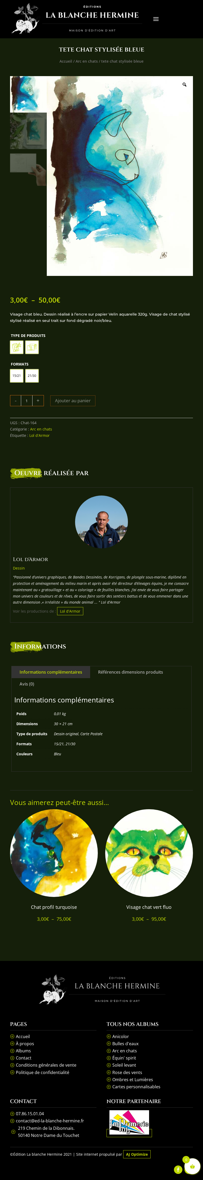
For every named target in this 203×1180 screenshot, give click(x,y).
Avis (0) (27, 684)
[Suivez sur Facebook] (178, 1169)
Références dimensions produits (130, 672)
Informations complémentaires (51, 672)
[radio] (16, 347)
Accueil (65, 61)
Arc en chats (87, 61)
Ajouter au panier (73, 400)
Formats (20, 364)
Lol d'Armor (39, 435)
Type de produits (28, 335)
